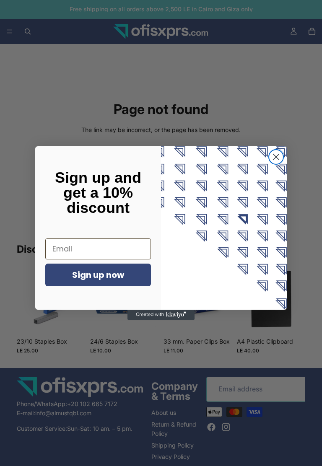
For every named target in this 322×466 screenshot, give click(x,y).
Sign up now (98, 275)
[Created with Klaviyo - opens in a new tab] (161, 315)
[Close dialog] (276, 157)
